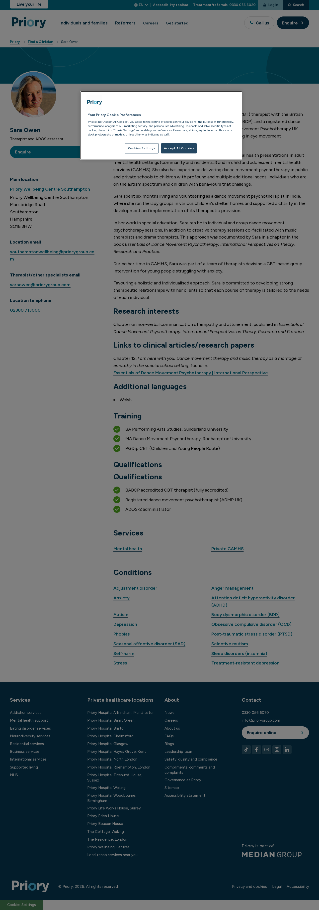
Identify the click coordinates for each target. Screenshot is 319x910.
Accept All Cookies (179, 148)
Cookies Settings (141, 148)
